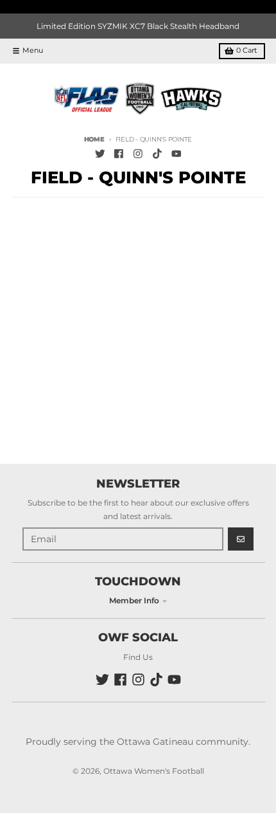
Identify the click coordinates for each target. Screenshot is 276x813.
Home (94, 139)
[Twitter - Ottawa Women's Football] (99, 153)
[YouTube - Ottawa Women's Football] (176, 153)
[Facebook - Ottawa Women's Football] (119, 153)
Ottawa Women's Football (153, 771)
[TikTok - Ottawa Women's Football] (157, 153)
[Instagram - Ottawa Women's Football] (138, 153)
